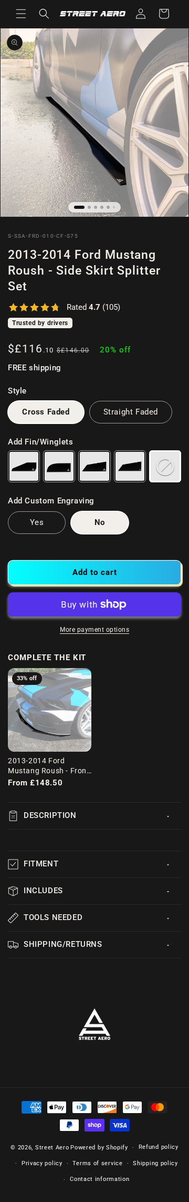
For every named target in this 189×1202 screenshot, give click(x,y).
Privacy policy (42, 1163)
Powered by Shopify (99, 1147)
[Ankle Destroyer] (94, 466)
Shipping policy (155, 1163)
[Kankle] (59, 466)
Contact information (99, 1179)
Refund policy (158, 1147)
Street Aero (52, 1147)
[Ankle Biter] (24, 466)
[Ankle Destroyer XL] (130, 466)
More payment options (94, 629)
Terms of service (97, 1163)
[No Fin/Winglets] (165, 466)
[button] (21, 13)
